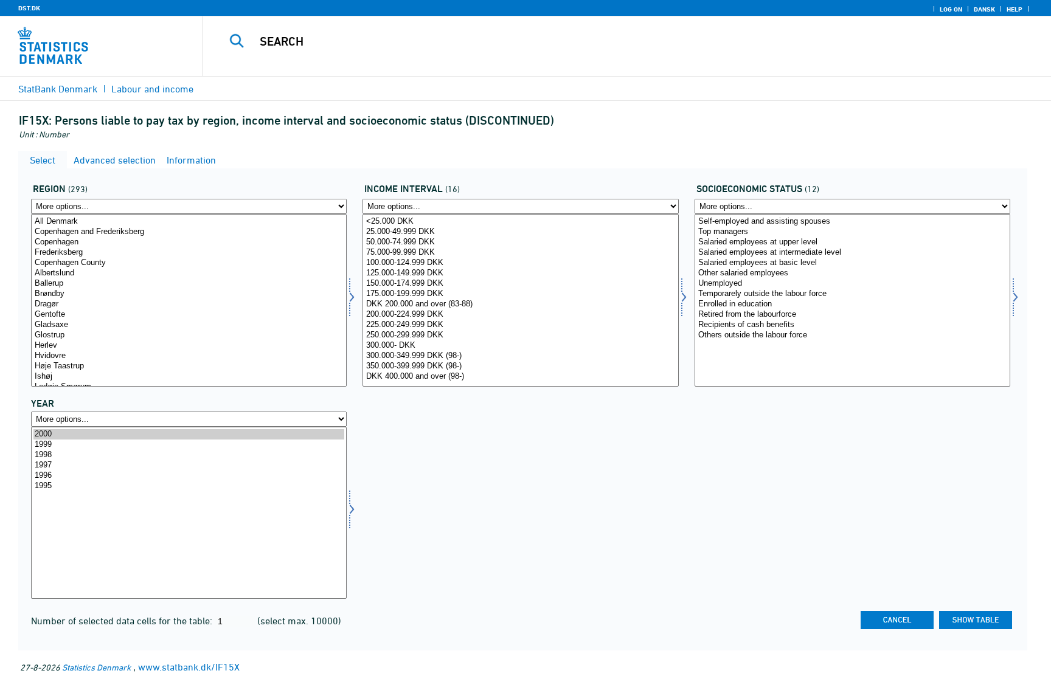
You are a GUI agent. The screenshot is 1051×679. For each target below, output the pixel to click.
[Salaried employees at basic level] (852, 263)
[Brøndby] (188, 294)
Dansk (984, 9)
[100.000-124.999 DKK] (520, 263)
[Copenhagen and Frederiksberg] (188, 232)
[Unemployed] (852, 283)
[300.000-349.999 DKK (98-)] (520, 356)
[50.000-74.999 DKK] (520, 242)
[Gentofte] (188, 314)
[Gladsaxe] (188, 325)
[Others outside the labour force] (852, 335)
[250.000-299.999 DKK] (520, 335)
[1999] (188, 444)
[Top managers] (852, 232)
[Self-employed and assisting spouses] (852, 221)
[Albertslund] (188, 273)
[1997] (188, 465)
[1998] (188, 455)
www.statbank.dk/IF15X (189, 666)
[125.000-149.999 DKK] (520, 273)
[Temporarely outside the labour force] (852, 294)
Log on (951, 9)
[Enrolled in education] (852, 304)
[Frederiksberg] (188, 252)
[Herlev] (188, 345)
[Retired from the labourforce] (852, 314)
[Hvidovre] (188, 356)
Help (1014, 9)
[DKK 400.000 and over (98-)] (520, 376)
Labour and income (152, 88)
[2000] (188, 434)
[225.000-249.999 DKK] (520, 325)
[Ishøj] (188, 376)
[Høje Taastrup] (188, 366)
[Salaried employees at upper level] (852, 242)
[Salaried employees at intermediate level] (852, 252)
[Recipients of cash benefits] (852, 325)
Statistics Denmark (96, 667)
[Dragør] (188, 304)
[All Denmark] (188, 221)
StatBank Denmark (57, 88)
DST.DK (29, 8)
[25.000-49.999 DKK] (520, 232)
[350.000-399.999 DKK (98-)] (520, 366)
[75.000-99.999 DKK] (520, 252)
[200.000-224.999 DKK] (520, 314)
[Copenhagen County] (188, 263)
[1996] (188, 475)
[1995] (188, 486)
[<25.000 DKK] (520, 221)
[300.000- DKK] (520, 345)
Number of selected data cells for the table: (123, 620)
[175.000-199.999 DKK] (520, 294)
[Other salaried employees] (852, 273)
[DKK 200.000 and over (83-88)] (520, 304)
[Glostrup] (188, 335)
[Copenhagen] (188, 242)
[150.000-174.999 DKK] (520, 283)
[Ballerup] (188, 283)
